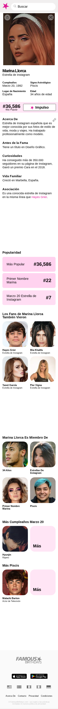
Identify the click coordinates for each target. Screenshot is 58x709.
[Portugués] (19, 686)
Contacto (22, 696)
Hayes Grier (39, 197)
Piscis (34, 85)
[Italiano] (39, 686)
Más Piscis (10, 565)
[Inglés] (9, 686)
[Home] (29, 659)
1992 (19, 85)
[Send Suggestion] (54, 120)
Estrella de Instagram (16, 74)
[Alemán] (48, 686)
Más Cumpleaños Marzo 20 (23, 522)
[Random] (51, 17)
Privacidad (34, 696)
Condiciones (46, 696)
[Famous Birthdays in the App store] (19, 676)
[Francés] (29, 686)
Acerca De (10, 696)
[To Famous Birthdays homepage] (5, 6)
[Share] (7, 17)
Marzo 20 (8, 85)
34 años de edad (41, 94)
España (7, 94)
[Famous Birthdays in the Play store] (39, 676)
